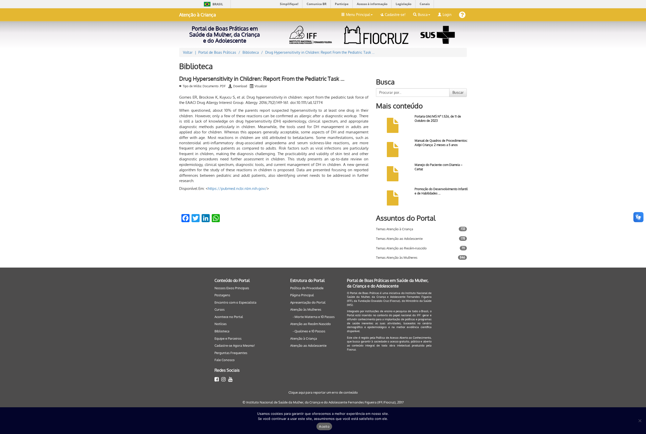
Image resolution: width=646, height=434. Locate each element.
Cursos (219, 309)
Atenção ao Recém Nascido (310, 324)
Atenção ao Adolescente (308, 345)
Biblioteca (221, 331)
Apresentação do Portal (308, 302)
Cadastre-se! (395, 14)
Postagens (222, 295)
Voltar (188, 52)
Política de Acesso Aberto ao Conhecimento (403, 337)
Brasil (212, 4)
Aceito (324, 426)
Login (447, 14)
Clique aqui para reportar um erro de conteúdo (323, 392)
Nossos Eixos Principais (231, 288)
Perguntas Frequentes (230, 353)
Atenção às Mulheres (305, 309)
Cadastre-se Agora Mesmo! (234, 345)
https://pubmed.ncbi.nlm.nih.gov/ (237, 188)
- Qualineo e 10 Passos (309, 331)
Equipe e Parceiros (227, 338)
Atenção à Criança (197, 14)
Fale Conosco (224, 360)
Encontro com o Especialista (235, 302)
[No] (639, 420)
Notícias (220, 324)
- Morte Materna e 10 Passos (314, 317)
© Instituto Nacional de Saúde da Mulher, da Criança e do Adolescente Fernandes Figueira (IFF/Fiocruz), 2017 (323, 402)
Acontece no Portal (228, 317)
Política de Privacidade (307, 288)
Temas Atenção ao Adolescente (399, 239)
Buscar (458, 92)
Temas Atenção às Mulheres (396, 257)
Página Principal (302, 295)
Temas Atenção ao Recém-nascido (401, 248)
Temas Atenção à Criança (394, 229)
